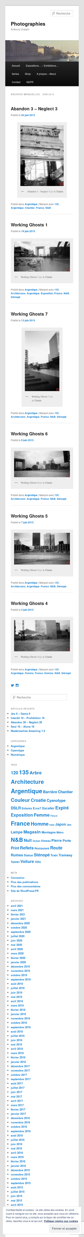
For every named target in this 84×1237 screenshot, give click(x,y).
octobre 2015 (19, 1179)
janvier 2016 (18, 1166)
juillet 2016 (17, 1140)
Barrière (50, 791)
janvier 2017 (18, 1114)
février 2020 (18, 958)
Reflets (27, 848)
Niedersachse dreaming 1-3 (28, 731)
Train (54, 855)
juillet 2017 (17, 1088)
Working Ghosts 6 (29, 433)
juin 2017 (16, 1092)
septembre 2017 (21, 1079)
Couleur (20, 799)
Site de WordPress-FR (25, 891)
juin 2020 (16, 940)
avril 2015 (17, 1205)
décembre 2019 (20, 966)
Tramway (65, 855)
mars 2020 (17, 953)
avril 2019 (17, 1001)
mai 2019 (16, 997)
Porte (67, 840)
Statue (28, 855)
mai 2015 (16, 1200)
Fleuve (53, 815)
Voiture (27, 861)
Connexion (17, 878)
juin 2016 (16, 1144)
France (40, 208)
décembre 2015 (20, 1170)
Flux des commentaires (25, 886)
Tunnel (15, 862)
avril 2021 (17, 906)
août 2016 (17, 1135)
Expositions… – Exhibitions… (42, 65)
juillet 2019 (17, 988)
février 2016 (18, 1161)
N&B (48, 208)
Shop (28, 73)
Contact (16, 82)
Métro (60, 832)
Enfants (27, 808)
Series (15, 73)
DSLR (16, 808)
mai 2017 (16, 1096)
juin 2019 (16, 992)
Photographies (28, 23)
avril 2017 (17, 1101)
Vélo (38, 862)
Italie (51, 824)
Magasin (32, 832)
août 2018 (17, 1031)
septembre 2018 (21, 1027)
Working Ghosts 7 (29, 314)
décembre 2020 (20, 923)
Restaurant (41, 848)
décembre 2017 (20, 1066)
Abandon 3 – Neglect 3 (34, 108)
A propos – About (46, 73)
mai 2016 (16, 1148)
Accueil (16, 65)
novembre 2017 (20, 1070)
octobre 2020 (19, 927)
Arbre (36, 772)
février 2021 (18, 914)
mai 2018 (16, 1044)
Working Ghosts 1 (29, 224)
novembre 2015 (20, 1174)
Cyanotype (17, 750)
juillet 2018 (17, 1036)
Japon (60, 824)
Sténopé (15, 297)
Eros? (37, 808)
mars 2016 (17, 1157)
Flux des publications (24, 882)
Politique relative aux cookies (61, 1221)
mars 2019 (17, 1005)
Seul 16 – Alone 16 (22, 726)
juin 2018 (16, 1040)
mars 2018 (17, 1053)
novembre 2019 (20, 971)
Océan (36, 841)
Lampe (17, 831)
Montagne (49, 832)
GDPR (29, 82)
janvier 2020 (18, 962)
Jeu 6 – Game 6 (20, 713)
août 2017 (17, 1083)
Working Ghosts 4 (29, 603)
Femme (29, 673)
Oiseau (46, 841)
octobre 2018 (19, 1023)
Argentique (31, 204)
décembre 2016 (20, 1118)
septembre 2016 (21, 1131)
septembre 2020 (21, 932)
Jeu (69, 824)
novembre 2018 (20, 1018)
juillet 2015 (17, 1192)
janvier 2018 (18, 1062)
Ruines (17, 854)
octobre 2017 (19, 1075)
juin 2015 (16, 1196)
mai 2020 (16, 945)
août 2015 (17, 1187)
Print (15, 848)
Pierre (56, 840)
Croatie (38, 800)
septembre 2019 (21, 979)
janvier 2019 (18, 1014)
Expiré (62, 808)
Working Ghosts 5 (29, 516)
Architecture (18, 293)
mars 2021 (17, 910)
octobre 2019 (19, 975)
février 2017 (18, 1109)
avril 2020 (17, 949)
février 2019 (18, 1010)
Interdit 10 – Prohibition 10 (27, 718)
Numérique (18, 755)
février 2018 (18, 1057)
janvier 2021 (18, 919)
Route (56, 847)
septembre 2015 (21, 1183)
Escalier (48, 808)
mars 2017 (17, 1105)
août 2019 (17, 984)
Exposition (47, 293)
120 (14, 772)
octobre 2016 (19, 1127)
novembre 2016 (20, 1122)
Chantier (30, 208)
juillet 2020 (17, 936)
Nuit (28, 840)
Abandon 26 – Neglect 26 (26, 722)
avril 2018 (17, 1049)
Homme (48, 673)
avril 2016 (17, 1153)
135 (56, 204)
